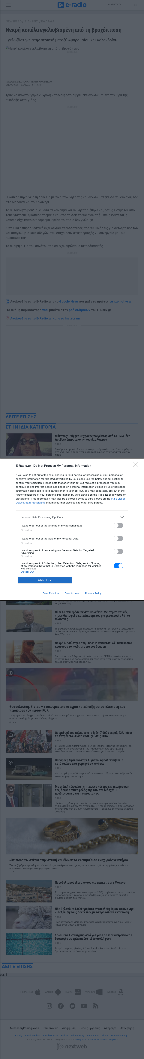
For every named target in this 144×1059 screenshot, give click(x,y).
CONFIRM (45, 579)
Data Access (72, 593)
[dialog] (72, 530)
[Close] (136, 466)
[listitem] (72, 517)
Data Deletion (51, 593)
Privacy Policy (93, 593)
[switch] (118, 525)
